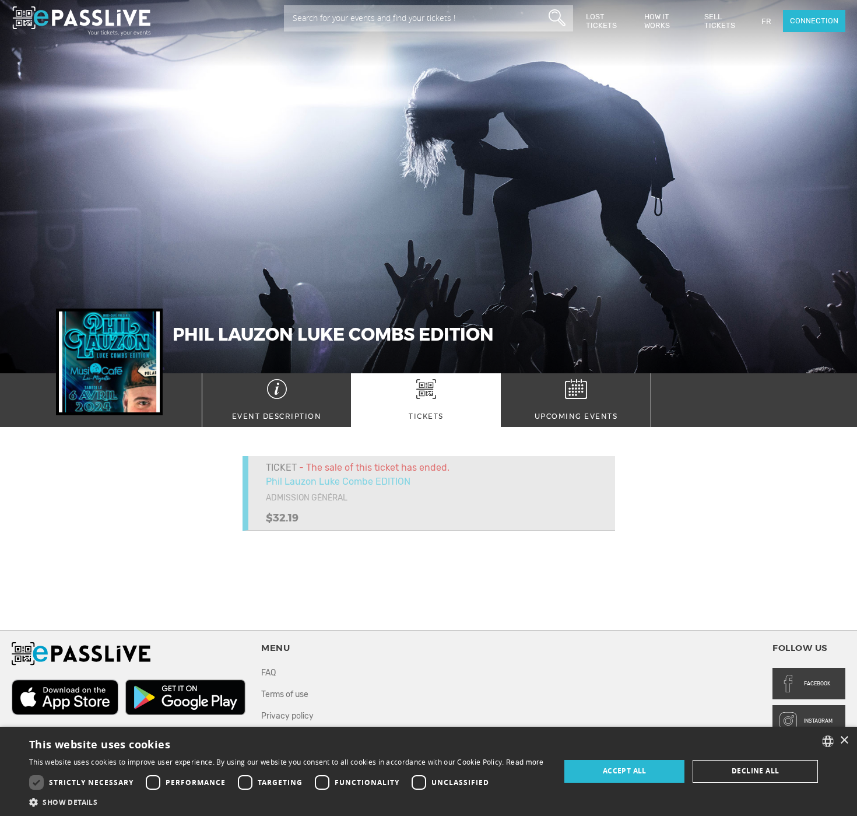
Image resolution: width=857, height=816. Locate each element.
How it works (657, 21)
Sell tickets (719, 21)
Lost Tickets (601, 21)
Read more (525, 762)
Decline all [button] (755, 771)
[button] (286, 801)
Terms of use (284, 694)
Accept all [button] (625, 771)
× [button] (844, 740)
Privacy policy (287, 716)
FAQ (268, 673)
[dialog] (428, 771)
